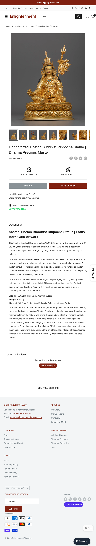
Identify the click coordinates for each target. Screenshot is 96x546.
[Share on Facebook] (71, 158)
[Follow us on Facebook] (65, 499)
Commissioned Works (39, 8)
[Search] (78, 16)
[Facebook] (79, 8)
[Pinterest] (89, 8)
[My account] (87, 16)
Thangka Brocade (59, 439)
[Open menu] (6, 16)
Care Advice (9, 447)
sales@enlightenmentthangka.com (26, 417)
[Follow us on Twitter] (70, 499)
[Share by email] (85, 158)
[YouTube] (86, 8)
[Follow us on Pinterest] (80, 499)
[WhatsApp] (75, 8)
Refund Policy (10, 468)
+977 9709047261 (17, 209)
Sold (53, 447)
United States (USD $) (15, 488)
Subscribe (13, 509)
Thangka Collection (60, 443)
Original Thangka (59, 435)
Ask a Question (68, 185)
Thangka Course (19, 8)
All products (17, 26)
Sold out (28, 185)
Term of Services (12, 476)
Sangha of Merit (58, 422)
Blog (7, 8)
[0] (92, 16)
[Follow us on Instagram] (75, 499)
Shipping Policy (11, 464)
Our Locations (57, 414)
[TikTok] (72, 8)
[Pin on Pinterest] (76, 158)
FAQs (6, 460)
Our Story (55, 409)
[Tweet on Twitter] (80, 158)
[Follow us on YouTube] (84, 499)
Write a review (48, 365)
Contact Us (56, 418)
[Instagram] (82, 8)
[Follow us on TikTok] (89, 499)
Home (7, 26)
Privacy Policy (10, 472)
